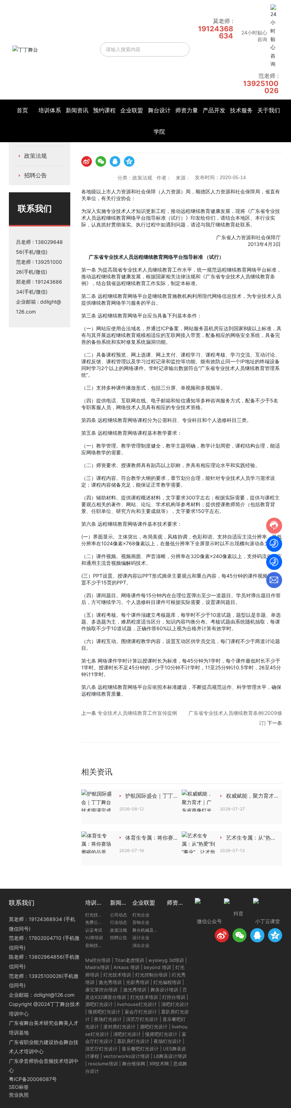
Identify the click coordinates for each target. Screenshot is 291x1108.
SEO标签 (19, 1087)
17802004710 (45, 938)
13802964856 (46, 957)
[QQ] (115, 161)
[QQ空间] (129, 161)
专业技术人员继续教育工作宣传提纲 (137, 713)
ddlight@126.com (54, 995)
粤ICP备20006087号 (33, 1079)
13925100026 (261, 87)
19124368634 (215, 32)
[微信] (100, 161)
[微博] (86, 161)
